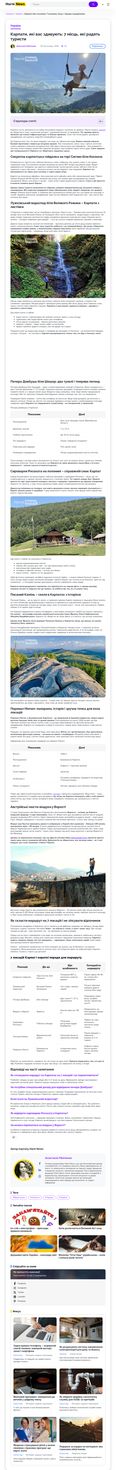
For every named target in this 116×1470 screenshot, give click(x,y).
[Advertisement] (58, 357)
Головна (9, 14)
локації (102, 129)
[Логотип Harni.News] (16, 5)
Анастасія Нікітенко (58, 1158)
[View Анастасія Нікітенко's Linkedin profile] (39, 1170)
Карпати (36, 1197)
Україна (18, 14)
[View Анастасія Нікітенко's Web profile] (39, 1176)
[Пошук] (93, 4)
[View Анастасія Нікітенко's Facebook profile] (39, 1163)
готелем (56, 793)
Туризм (50, 1197)
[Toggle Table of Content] (99, 121)
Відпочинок (19, 1197)
